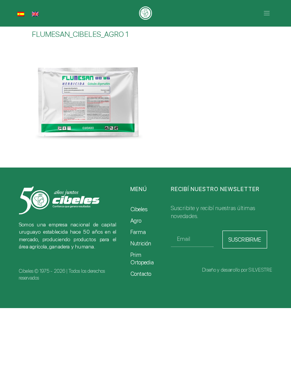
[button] (267, 13)
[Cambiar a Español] (21, 14)
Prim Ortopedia (142, 258)
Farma (138, 232)
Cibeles (138, 209)
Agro (135, 220)
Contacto (140, 273)
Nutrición (140, 243)
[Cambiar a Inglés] (35, 14)
